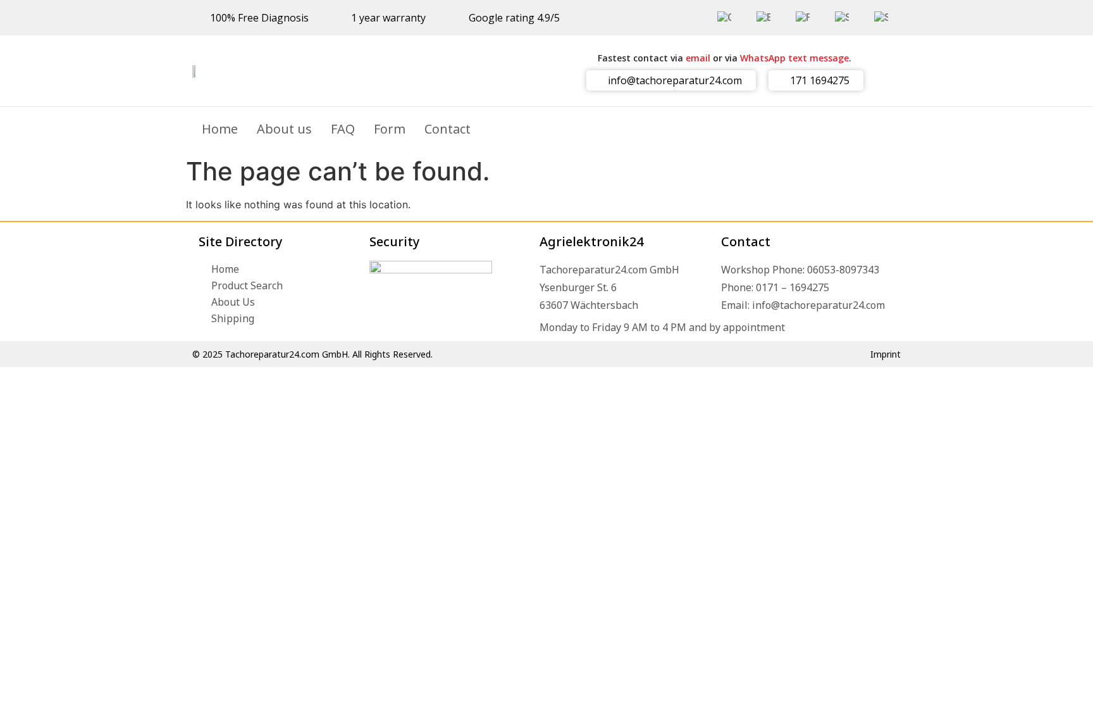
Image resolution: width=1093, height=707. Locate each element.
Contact (447, 128)
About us (284, 128)
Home (220, 128)
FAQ (343, 128)
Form (389, 128)
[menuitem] (724, 17)
